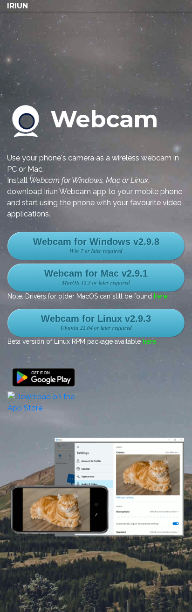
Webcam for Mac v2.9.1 (96, 277)
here (160, 296)
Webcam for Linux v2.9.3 (96, 322)
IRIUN (17, 5)
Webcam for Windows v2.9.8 (96, 245)
